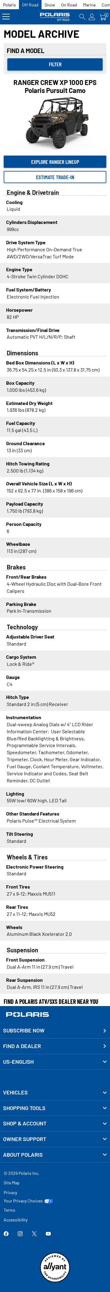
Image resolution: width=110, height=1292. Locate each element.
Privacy (10, 1192)
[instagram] (20, 1234)
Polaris (9, 4)
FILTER (55, 64)
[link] (55, 1092)
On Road (69, 4)
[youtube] (48, 1234)
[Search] (82, 16)
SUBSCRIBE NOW (24, 1030)
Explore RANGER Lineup (55, 161)
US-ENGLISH (18, 1061)
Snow (50, 4)
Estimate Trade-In (55, 177)
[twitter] (34, 1234)
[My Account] (92, 16)
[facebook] (6, 1234)
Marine (89, 4)
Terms (9, 1210)
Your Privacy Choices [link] (23, 1200)
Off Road (30, 4)
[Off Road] (55, 16)
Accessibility (16, 1219)
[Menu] (6, 16)
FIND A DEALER (22, 1046)
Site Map (12, 1182)
